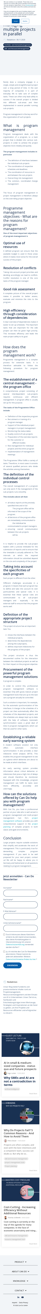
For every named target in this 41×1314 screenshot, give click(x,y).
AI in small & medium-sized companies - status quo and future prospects (20, 1066)
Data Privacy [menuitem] (23, 1302)
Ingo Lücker (12, 1073)
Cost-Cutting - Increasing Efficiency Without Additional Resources (19, 1210)
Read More (33, 1093)
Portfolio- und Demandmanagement (17, 45)
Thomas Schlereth (14, 1218)
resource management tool (15, 1239)
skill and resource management (16, 1159)
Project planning (11, 1166)
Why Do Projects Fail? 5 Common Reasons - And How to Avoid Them (19, 1133)
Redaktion (11, 40)
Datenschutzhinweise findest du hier (21, 959)
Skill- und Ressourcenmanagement (16, 49)
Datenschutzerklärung (15, 944)
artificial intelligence (12, 1089)
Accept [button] (16, 21)
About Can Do (19, 1271)
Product (19, 1262)
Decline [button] (25, 21)
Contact (19, 1290)
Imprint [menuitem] (14, 1302)
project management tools (14, 1162)
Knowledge (19, 1281)
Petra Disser (12, 1141)
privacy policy (30, 5)
